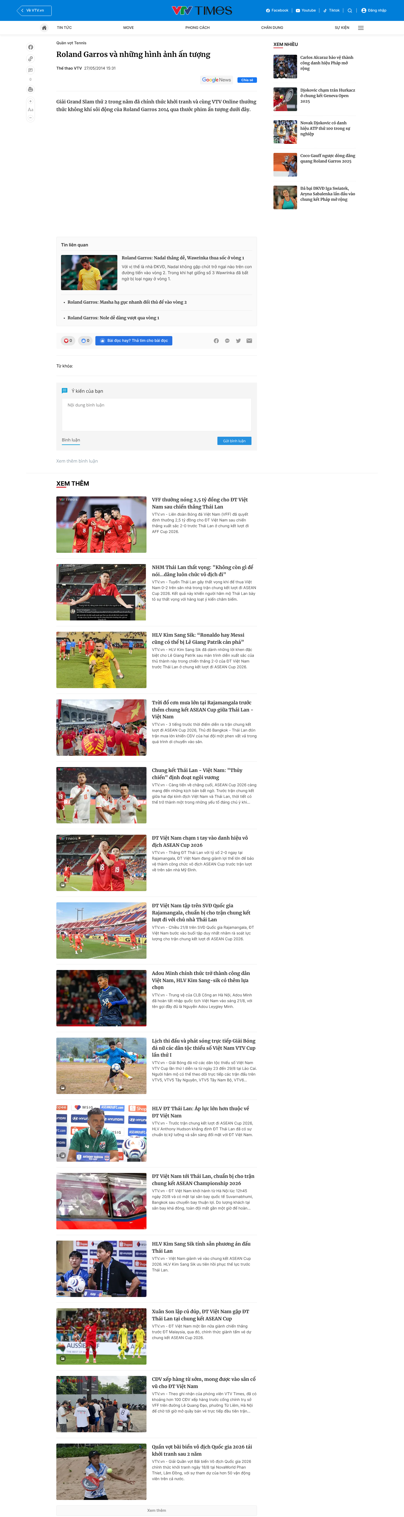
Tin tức (64, 28)
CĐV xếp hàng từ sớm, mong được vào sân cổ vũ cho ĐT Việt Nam (204, 1382)
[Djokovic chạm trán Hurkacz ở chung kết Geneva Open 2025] (285, 99)
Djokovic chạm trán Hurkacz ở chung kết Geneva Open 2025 (327, 96)
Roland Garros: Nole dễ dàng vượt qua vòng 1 (113, 318)
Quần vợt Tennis (71, 43)
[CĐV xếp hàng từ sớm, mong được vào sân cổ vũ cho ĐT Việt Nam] (101, 1404)
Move (128, 28)
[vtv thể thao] (202, 10)
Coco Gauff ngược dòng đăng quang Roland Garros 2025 (327, 158)
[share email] (249, 340)
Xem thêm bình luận (77, 461)
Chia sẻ (247, 80)
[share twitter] (238, 340)
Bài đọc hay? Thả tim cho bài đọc (137, 340)
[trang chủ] (44, 27)
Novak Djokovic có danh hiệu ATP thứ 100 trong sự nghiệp (325, 128)
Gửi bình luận (234, 440)
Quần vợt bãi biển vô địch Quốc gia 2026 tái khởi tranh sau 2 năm (202, 1450)
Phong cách (198, 28)
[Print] (30, 89)
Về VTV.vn (35, 10)
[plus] (30, 101)
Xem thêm (156, 1510)
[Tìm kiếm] (349, 10)
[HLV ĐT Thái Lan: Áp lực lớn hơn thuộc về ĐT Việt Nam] (101, 1133)
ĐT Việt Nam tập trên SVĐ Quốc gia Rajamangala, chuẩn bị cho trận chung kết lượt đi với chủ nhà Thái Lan (201, 913)
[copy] (30, 58)
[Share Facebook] (216, 340)
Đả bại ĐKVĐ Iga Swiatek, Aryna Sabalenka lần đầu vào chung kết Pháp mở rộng (327, 194)
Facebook (280, 10)
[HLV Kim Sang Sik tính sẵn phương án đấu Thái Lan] (101, 1269)
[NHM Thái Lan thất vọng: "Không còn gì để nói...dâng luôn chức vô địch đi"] (101, 592)
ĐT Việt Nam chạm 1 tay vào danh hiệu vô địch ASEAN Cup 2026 (200, 841)
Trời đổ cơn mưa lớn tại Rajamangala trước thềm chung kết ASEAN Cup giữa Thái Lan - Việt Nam (202, 710)
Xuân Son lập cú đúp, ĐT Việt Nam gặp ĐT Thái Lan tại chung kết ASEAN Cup (200, 1315)
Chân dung (272, 28)
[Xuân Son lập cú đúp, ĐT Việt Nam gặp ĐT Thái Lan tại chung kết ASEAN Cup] (101, 1336)
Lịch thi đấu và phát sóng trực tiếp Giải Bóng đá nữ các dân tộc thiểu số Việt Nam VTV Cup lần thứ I (204, 1048)
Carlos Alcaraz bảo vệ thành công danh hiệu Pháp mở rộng (326, 63)
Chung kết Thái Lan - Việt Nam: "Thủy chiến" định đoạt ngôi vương (197, 774)
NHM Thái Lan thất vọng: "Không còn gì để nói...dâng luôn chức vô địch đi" (202, 571)
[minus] (30, 117)
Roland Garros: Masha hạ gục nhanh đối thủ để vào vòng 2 (127, 302)
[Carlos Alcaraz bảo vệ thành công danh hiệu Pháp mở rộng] (285, 66)
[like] (30, 47)
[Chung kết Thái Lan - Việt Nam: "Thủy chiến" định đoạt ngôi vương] (101, 795)
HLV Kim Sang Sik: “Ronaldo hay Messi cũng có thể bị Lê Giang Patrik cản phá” (198, 638)
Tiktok (334, 10)
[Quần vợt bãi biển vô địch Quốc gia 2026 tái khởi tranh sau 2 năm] (101, 1472)
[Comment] (30, 70)
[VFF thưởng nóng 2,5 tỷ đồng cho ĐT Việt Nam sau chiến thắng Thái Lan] (101, 524)
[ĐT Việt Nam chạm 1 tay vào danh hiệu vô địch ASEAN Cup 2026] (101, 863)
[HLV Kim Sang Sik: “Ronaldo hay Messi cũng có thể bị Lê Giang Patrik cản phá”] (101, 660)
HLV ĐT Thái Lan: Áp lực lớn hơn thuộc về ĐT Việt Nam (200, 1112)
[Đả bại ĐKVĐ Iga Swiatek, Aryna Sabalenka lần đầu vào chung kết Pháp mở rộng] (285, 197)
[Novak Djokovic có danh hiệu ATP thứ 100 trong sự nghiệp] (285, 132)
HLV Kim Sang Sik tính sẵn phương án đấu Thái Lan (201, 1247)
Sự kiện (342, 28)
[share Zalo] (227, 340)
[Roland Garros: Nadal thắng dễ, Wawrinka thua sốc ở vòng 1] (89, 272)
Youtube (309, 10)
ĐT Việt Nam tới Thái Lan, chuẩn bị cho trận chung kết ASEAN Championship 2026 (203, 1179)
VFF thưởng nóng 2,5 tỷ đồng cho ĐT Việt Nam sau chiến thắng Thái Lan (200, 503)
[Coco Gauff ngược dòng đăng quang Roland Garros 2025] (285, 165)
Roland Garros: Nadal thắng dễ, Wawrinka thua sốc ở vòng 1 (183, 258)
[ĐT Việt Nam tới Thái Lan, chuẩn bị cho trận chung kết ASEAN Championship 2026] (101, 1201)
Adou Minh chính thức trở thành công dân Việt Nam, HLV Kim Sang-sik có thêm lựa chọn (201, 980)
